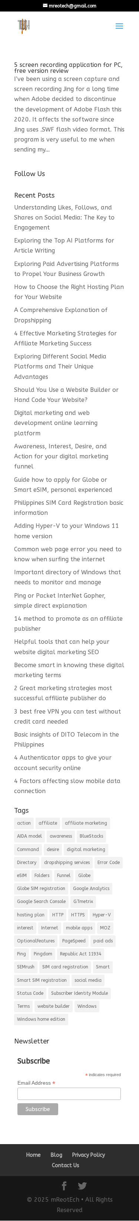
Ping (21, 954)
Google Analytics (91, 888)
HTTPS (78, 915)
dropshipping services (67, 862)
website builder (53, 1006)
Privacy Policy (88, 1155)
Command (28, 849)
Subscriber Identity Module (79, 993)
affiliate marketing (86, 823)
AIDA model (29, 836)
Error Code (108, 862)
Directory (26, 862)
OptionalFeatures (35, 941)
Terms (23, 1006)
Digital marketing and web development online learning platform (55, 422)
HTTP (57, 915)
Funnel (63, 875)
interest (25, 928)
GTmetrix (83, 901)
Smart (103, 967)
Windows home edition (41, 1019)
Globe (84, 875)
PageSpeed (74, 941)
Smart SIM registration (42, 980)
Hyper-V (102, 915)
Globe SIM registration (41, 888)
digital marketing (86, 849)
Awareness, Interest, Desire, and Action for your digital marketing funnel (61, 456)
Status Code (30, 993)
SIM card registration (65, 967)
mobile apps (79, 928)
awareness (61, 836)
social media (88, 980)
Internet (49, 928)
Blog (56, 1155)
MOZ (105, 928)
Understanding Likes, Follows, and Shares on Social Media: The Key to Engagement (64, 217)
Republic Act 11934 (80, 954)
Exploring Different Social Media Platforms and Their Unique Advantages (60, 366)
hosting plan (30, 915)
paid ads (103, 941)
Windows (86, 1006)
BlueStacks (91, 836)
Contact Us (65, 1165)
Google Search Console (41, 901)
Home (33, 1155)
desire (53, 849)
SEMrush (25, 967)
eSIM (22, 875)
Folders (41, 875)
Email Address (36, 1083)
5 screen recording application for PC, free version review (68, 67)
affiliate (48, 823)
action (24, 823)
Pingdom (43, 954)
